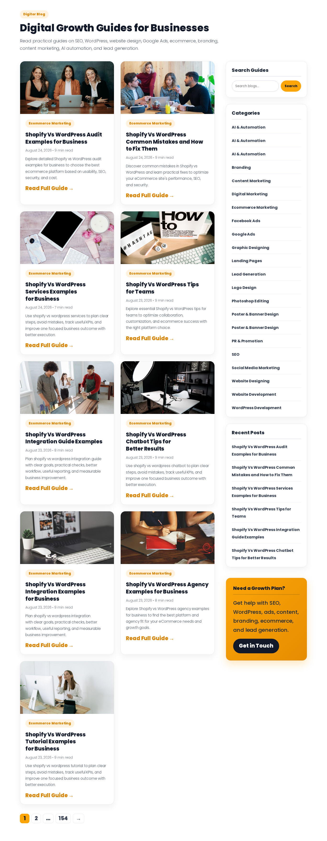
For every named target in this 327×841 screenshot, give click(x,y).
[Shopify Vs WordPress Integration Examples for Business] (67, 537)
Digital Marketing (250, 194)
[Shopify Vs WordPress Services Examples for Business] (67, 237)
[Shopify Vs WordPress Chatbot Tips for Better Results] (167, 387)
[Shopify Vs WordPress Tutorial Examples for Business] (67, 687)
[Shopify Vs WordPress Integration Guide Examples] (67, 387)
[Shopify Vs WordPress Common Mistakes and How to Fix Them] (167, 87)
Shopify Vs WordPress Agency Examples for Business (167, 588)
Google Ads (243, 234)
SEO (235, 354)
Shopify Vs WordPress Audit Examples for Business (63, 138)
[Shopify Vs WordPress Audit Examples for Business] (67, 87)
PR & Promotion (247, 341)
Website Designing (251, 381)
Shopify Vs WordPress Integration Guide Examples (63, 438)
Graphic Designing (250, 247)
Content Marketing (251, 181)
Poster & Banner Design (255, 314)
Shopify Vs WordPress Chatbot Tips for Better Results (156, 441)
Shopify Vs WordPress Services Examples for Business (55, 291)
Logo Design (244, 287)
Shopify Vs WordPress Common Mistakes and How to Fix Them (164, 141)
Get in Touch (256, 645)
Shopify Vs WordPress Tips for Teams (162, 288)
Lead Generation (249, 274)
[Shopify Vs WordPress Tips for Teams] (167, 237)
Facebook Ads (246, 221)
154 (63, 818)
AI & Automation (248, 127)
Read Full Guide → (49, 188)
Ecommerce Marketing (50, 123)
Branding (241, 167)
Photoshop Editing (250, 301)
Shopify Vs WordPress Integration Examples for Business (55, 591)
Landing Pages (247, 261)
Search (291, 86)
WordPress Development (257, 408)
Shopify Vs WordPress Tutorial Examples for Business (55, 741)
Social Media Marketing (256, 368)
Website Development (254, 394)
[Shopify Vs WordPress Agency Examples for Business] (167, 537)
